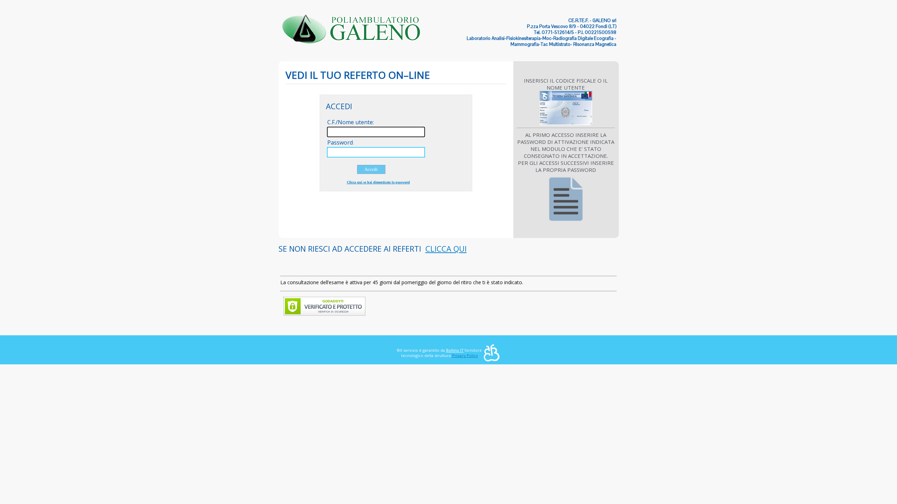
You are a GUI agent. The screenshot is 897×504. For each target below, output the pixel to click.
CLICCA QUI (446, 248)
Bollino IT (455, 350)
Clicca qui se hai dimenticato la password (378, 182)
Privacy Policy (465, 355)
